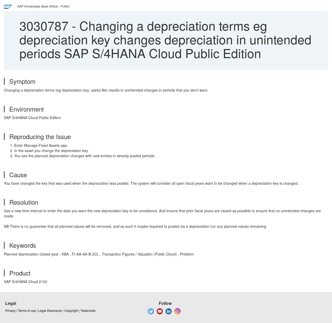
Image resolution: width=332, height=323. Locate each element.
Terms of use (27, 310)
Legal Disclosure (50, 310)
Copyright (71, 310)
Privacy (10, 310)
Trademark (87, 310)
